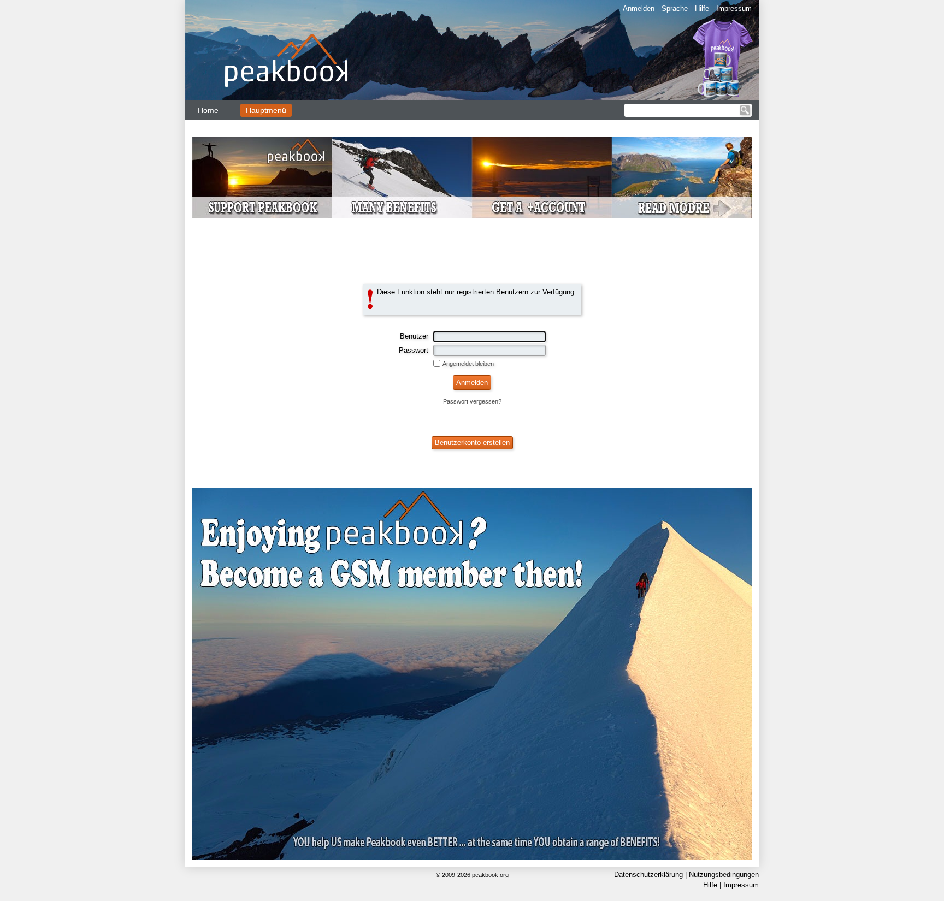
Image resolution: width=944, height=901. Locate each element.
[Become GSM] (472, 177)
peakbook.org (490, 875)
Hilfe (702, 8)
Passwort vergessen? (472, 401)
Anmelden (638, 8)
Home (208, 110)
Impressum (734, 8)
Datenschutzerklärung (648, 874)
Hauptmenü (266, 110)
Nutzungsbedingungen (724, 874)
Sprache (675, 8)
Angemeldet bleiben (468, 363)
